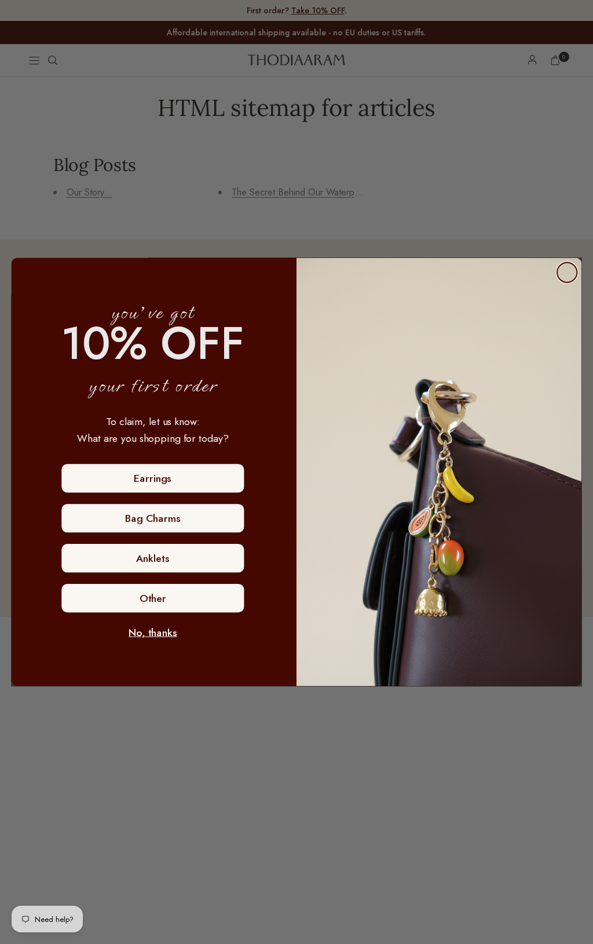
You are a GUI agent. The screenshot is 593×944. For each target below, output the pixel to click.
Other (153, 598)
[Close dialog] (567, 272)
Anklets (152, 558)
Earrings (152, 478)
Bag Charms (153, 518)
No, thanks (153, 632)
